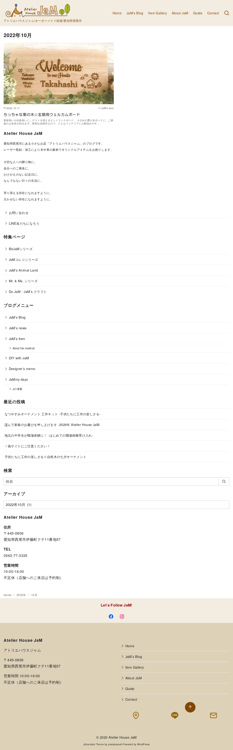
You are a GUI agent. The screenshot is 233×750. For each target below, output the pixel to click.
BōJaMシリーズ (21, 248)
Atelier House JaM (123, 737)
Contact (213, 12)
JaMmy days (18, 379)
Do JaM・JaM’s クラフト (28, 291)
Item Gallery (157, 12)
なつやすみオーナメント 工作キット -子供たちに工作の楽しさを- (53, 413)
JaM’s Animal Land (23, 270)
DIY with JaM (19, 357)
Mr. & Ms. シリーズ (23, 280)
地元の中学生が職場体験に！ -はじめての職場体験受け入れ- (49, 435)
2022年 (22, 595)
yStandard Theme (94, 744)
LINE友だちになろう (24, 223)
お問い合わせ (18, 212)
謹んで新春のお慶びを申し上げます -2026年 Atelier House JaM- (53, 424)
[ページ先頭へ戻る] (190, 707)
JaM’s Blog (135, 12)
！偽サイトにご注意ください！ (28, 445)
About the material (24, 348)
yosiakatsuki (115, 744)
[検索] (226, 13)
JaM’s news (18, 327)
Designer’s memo (22, 368)
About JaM (180, 12)
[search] (223, 481)
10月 (34, 595)
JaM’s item (17, 338)
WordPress (143, 744)
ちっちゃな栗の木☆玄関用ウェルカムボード (42, 114)
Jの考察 (18, 389)
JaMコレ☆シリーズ (23, 259)
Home (117, 12)
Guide (197, 12)
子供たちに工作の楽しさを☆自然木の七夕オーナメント (45, 456)
